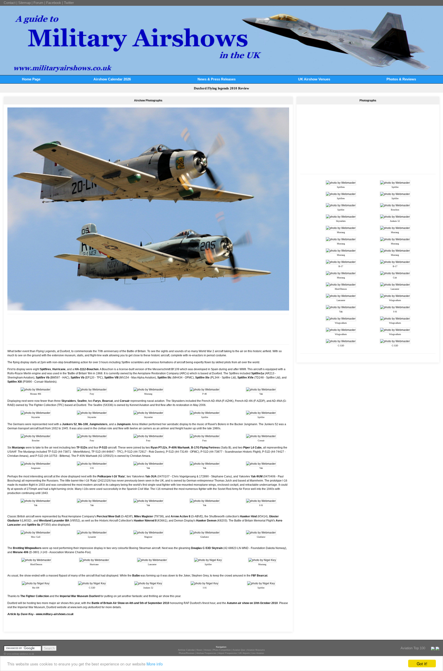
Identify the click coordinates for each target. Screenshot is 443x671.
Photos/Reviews (187, 653)
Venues (207, 650)
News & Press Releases (217, 79)
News (199, 650)
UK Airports (244, 653)
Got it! (422, 663)
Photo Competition (222, 650)
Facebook (53, 3)
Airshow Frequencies (206, 653)
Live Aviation (258, 653)
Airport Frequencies (227, 653)
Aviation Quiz (239, 650)
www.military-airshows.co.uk (55, 614)
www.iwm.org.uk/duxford (85, 607)
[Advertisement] (148, 329)
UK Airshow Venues (314, 79)
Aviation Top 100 (413, 648)
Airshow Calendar (186, 650)
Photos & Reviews (401, 79)
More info (155, 664)
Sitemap (24, 3)
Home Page (31, 79)
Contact (9, 3)
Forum (38, 3)
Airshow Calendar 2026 (112, 79)
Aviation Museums (256, 650)
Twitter (69, 3)
